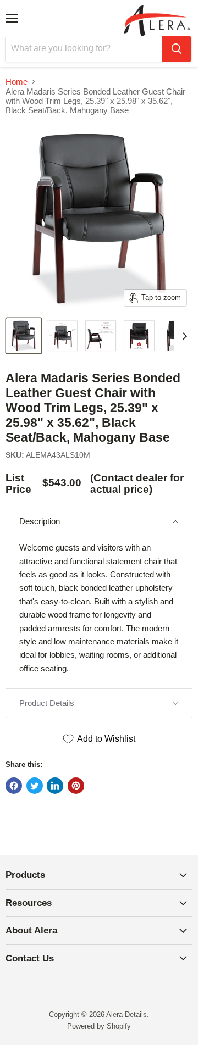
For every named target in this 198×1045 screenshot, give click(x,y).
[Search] (176, 49)
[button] (99, 521)
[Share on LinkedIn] (55, 785)
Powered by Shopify (99, 1026)
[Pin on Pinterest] (76, 785)
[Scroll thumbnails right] (182, 336)
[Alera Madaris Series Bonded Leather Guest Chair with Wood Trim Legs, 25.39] (23, 335)
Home (17, 81)
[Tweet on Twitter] (34, 785)
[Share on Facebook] (14, 785)
